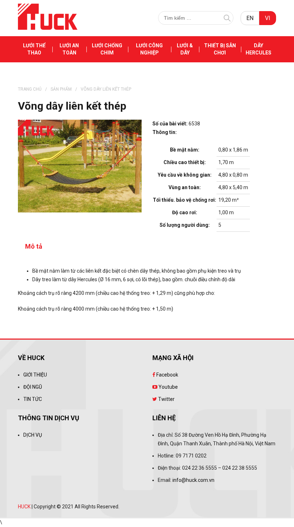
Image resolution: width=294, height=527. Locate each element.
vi (267, 18)
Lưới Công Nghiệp (149, 49)
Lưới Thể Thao (34, 49)
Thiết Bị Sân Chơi (220, 49)
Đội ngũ (32, 387)
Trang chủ (30, 89)
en (249, 18)
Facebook (166, 375)
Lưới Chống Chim (107, 49)
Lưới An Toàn (69, 49)
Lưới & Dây (185, 49)
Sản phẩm (61, 89)
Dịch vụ (32, 435)
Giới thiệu (35, 375)
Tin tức (32, 399)
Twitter (166, 399)
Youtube (167, 387)
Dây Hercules (258, 49)
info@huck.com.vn (193, 480)
